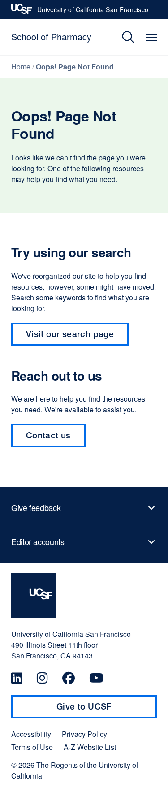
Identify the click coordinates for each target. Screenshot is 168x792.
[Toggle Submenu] (84, 507)
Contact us (48, 435)
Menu (151, 37)
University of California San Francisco (92, 12)
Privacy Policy (84, 734)
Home (20, 66)
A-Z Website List (90, 747)
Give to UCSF (101, 709)
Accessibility (31, 734)
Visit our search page (70, 334)
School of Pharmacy (51, 36)
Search (121, 37)
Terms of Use (32, 747)
